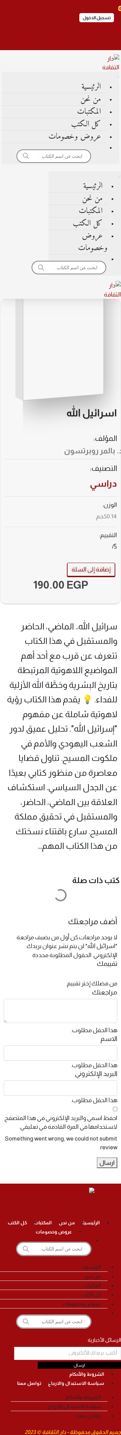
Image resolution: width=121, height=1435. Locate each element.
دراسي (103, 484)
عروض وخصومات (74, 137)
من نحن (90, 99)
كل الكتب (86, 124)
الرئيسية (91, 87)
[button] (96, 18)
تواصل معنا (29, 1383)
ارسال (107, 1162)
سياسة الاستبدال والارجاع (76, 1383)
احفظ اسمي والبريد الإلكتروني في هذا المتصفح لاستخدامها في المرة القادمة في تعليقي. (60, 1122)
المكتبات (89, 112)
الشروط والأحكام (86, 1374)
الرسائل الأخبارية (104, 1340)
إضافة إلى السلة (91, 569)
